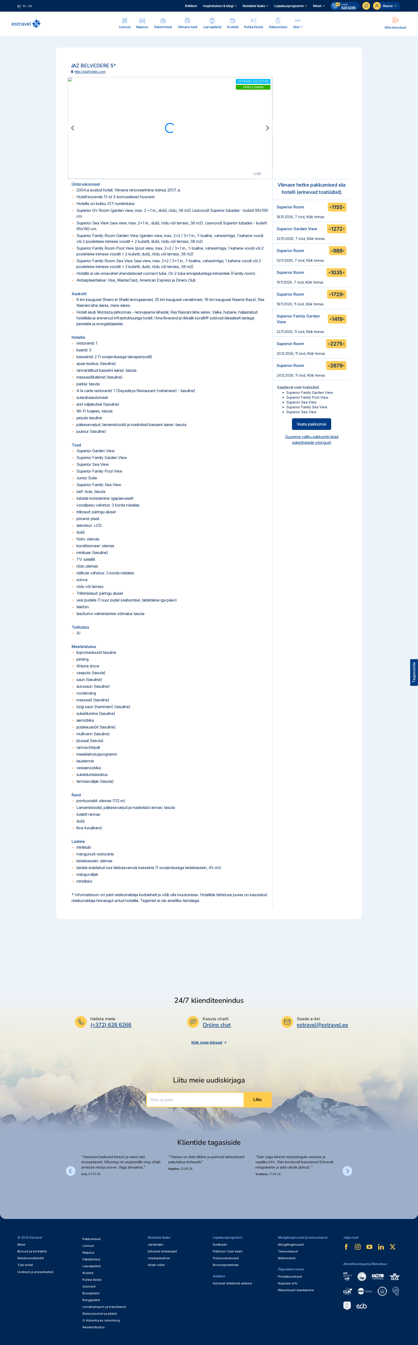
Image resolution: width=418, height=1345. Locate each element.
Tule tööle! (25, 1265)
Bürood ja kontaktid (32, 1251)
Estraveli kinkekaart (162, 1251)
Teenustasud (288, 1251)
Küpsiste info (288, 1283)
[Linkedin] (381, 1247)
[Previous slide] (72, 128)
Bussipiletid (90, 1293)
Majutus (88, 1252)
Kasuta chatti (216, 1018)
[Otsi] (366, 6)
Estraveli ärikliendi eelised (232, 1283)
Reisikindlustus (93, 1327)
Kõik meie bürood (206, 1042)
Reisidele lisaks (254, 6)
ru (24, 6)
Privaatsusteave (290, 1276)
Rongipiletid (91, 1300)
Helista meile (102, 1018)
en (30, 6)
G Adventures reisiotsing (101, 1320)
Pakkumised (91, 1239)
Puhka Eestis (92, 1280)
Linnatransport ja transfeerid (104, 1307)
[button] (83, 1187)
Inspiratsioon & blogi (218, 6)
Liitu (257, 1099)
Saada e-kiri (308, 1018)
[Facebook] (346, 1247)
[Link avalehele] (26, 23)
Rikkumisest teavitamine (296, 1290)
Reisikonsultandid (30, 1258)
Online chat (217, 1025)
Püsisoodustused (226, 1258)
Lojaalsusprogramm (289, 6)
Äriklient (191, 6)
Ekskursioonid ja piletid (99, 1313)
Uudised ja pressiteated (35, 1272)
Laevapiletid (91, 1266)
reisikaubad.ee (159, 1258)
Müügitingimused (291, 1244)
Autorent (89, 1286)
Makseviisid (286, 1258)
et (19, 6)
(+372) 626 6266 (110, 1025)
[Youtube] (369, 1247)
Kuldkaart (220, 1244)
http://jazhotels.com (90, 72)
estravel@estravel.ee (322, 1025)
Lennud (88, 1246)
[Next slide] (267, 128)
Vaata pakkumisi (311, 424)
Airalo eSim (156, 1265)
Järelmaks (155, 1244)
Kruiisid (87, 1273)
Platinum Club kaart (227, 1251)
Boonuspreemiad (226, 1265)
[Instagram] (358, 1247)
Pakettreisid (91, 1259)
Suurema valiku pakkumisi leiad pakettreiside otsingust (311, 439)
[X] (393, 1247)
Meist (317, 6)
